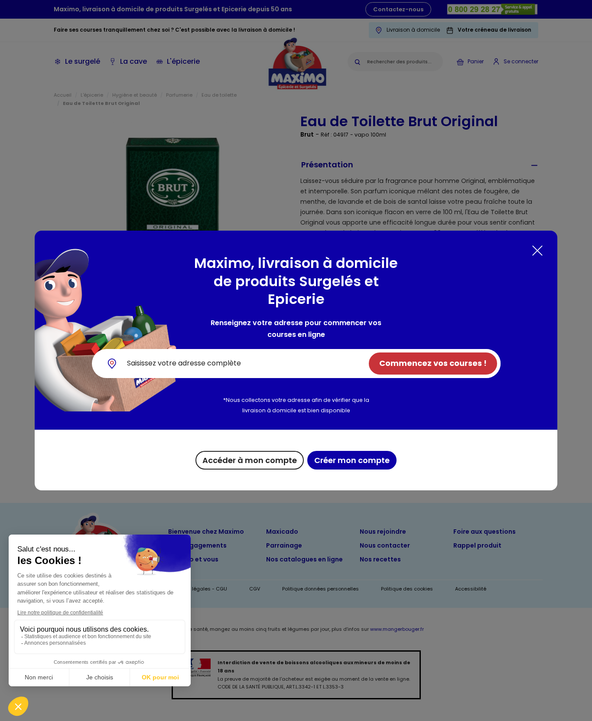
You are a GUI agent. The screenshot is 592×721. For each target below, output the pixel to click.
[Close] (537, 251)
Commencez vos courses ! (433, 363)
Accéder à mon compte (249, 460)
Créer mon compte (352, 460)
